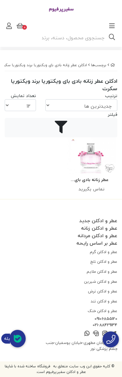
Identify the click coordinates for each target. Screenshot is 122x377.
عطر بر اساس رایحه (96, 243)
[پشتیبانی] (95, 333)
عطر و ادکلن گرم (103, 251)
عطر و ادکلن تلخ (103, 261)
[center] (112, 38)
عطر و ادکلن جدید (98, 220)
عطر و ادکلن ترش (102, 291)
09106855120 (105, 319)
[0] (19, 26)
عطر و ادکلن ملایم (102, 271)
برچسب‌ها (98, 65)
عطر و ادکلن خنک (102, 310)
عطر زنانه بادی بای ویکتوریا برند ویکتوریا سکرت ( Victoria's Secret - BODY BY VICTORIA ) (91, 180)
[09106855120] (111, 339)
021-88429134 (105, 325)
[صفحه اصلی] (112, 65)
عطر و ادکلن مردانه (97, 235)
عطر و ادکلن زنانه (99, 228)
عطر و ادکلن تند (104, 301)
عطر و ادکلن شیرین (100, 281)
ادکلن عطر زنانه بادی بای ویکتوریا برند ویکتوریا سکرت (44, 65)
